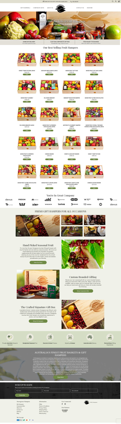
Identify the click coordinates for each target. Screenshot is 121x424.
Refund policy (42, 413)
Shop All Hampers (38, 321)
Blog (18, 413)
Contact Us (20, 410)
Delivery (19, 411)
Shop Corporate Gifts (83, 291)
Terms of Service (43, 411)
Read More (60, 377)
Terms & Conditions (44, 406)
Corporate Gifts (21, 406)
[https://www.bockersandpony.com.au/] (65, 410)
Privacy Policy (43, 408)
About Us (19, 408)
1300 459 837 (75, 1)
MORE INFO (64, 1)
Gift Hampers (24, 8)
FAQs (40, 404)
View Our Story (38, 262)
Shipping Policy (43, 410)
